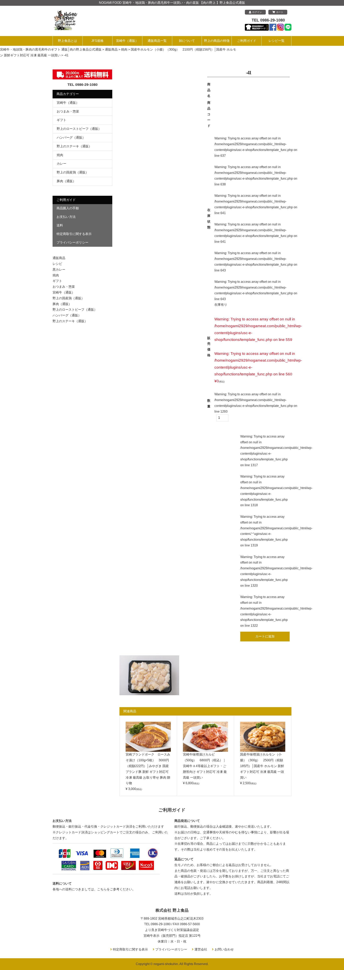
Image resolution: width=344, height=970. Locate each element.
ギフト (61, 120)
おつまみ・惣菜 (68, 111)
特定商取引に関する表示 (74, 234)
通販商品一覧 (157, 40)
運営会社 (200, 949)
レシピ (57, 263)
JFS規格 (97, 40)
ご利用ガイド (246, 40)
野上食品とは (67, 40)
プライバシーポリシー (72, 242)
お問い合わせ (224, 949)
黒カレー (59, 269)
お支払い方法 (66, 216)
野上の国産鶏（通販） (73, 172)
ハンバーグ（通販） (71, 137)
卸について (187, 40)
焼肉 (60, 155)
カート (279, 12)
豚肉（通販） (66, 181)
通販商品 (59, 258)
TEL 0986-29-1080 (268, 20)
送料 (60, 225)
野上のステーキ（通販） (74, 146)
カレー (61, 163)
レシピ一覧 (276, 40)
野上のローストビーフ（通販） (79, 128)
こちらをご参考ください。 (116, 889)
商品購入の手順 (68, 208)
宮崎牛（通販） (127, 40)
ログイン (257, 12)
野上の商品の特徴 (217, 40)
